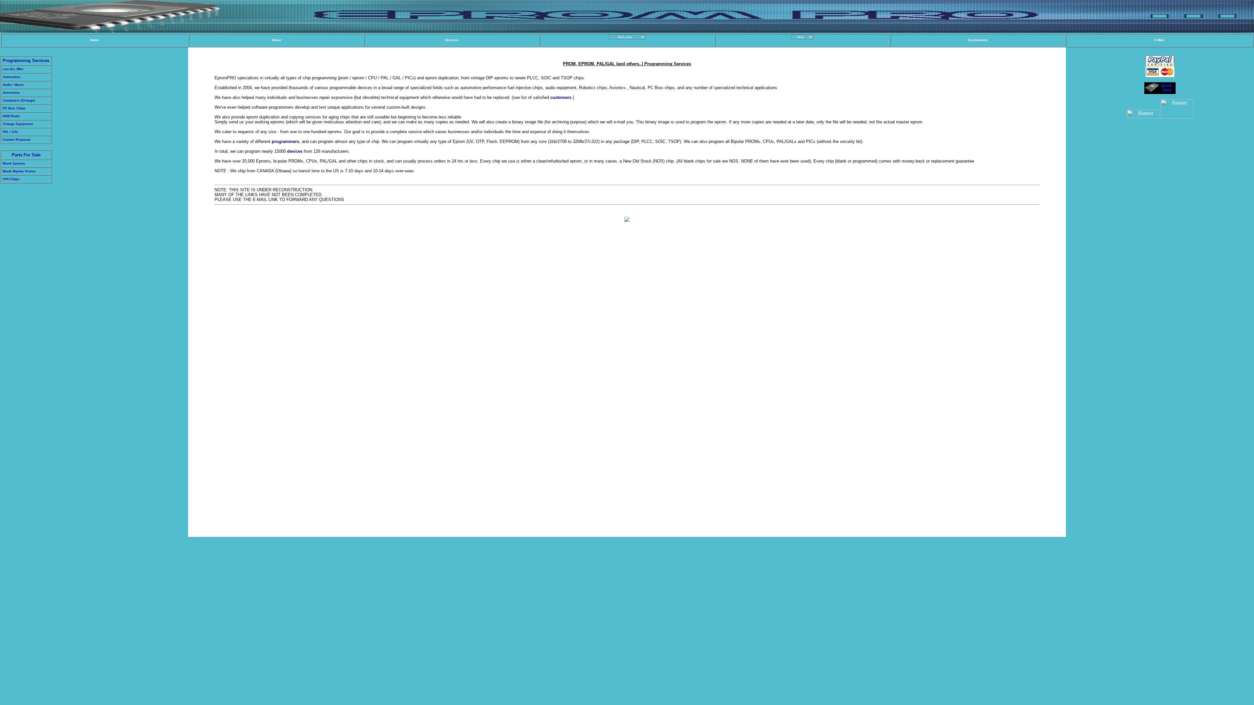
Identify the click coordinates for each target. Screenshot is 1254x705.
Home (94, 40)
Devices (451, 40)
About (276, 40)
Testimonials (978, 40)
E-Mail (1159, 40)
